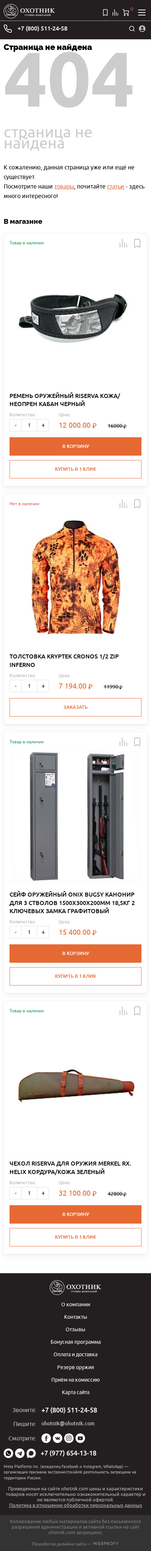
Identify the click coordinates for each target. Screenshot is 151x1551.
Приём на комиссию (75, 1379)
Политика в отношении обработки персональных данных (75, 1505)
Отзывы (75, 1329)
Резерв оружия (75, 1367)
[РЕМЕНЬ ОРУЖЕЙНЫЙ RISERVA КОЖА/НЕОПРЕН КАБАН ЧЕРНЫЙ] (75, 318)
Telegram (20, 1453)
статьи (115, 186)
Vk (57, 1438)
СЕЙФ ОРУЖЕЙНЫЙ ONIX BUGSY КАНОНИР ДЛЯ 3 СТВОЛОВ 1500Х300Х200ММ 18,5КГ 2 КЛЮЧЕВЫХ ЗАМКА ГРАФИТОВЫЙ (72, 903)
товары (64, 186)
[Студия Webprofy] (106, 1544)
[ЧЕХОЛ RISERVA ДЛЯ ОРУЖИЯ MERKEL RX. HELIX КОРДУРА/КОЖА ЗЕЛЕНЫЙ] (75, 1085)
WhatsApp (8, 1453)
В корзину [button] (75, 446)
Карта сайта (75, 1392)
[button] (123, 243)
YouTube (80, 1438)
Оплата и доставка (75, 1354)
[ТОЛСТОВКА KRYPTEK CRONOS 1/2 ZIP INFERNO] (75, 578)
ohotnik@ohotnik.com (68, 1423)
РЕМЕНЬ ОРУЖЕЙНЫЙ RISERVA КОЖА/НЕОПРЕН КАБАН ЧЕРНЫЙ (65, 400)
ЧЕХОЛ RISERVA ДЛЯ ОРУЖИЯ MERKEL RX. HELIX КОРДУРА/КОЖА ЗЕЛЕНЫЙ (70, 1167)
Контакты (75, 1317)
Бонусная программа (76, 1342)
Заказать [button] (75, 707)
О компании (75, 1304)
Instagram (69, 1438)
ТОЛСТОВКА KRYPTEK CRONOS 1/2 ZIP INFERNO (64, 660)
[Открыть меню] (141, 12)
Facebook (46, 1438)
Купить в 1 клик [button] (75, 469)
